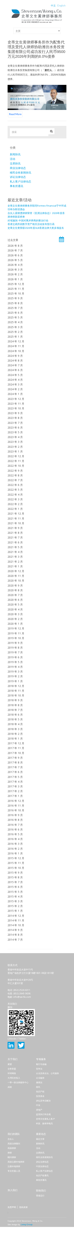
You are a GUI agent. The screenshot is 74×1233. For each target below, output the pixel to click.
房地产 (39, 1110)
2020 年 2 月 (15, 619)
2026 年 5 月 (15, 260)
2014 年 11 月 (16, 920)
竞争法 (39, 1069)
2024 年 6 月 (15, 370)
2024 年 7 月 (15, 365)
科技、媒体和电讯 (44, 1123)
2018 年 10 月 (16, 695)
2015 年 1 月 (15, 911)
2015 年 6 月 (15, 887)
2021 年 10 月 (16, 523)
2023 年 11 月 (16, 403)
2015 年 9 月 (15, 872)
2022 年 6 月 (15, 485)
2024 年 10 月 (16, 351)
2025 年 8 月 (15, 303)
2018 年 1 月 (15, 738)
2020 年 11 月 (16, 576)
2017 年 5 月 (15, 777)
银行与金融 (41, 1064)
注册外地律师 (14, 1166)
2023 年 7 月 (15, 423)
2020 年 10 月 (16, 580)
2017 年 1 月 (15, 796)
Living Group (26, 1224)
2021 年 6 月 (15, 542)
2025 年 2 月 (15, 332)
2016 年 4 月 (15, 839)
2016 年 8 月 (15, 820)
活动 (12, 158)
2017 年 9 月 (15, 757)
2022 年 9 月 (15, 470)
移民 (38, 1087)
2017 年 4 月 (15, 781)
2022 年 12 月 (16, 456)
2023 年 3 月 (15, 442)
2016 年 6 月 (15, 829)
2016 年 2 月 (15, 848)
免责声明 (12, 1207)
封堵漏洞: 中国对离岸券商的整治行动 (28, 220)
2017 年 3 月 (15, 786)
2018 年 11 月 (16, 690)
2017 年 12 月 (16, 743)
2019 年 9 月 (15, 643)
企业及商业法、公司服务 (47, 1073)
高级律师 (12, 1148)
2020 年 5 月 (15, 604)
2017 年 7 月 (15, 767)
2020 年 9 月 (15, 585)
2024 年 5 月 (15, 375)
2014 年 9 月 (15, 930)
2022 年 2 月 (15, 504)
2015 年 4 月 (15, 896)
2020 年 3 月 (15, 614)
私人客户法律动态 (20, 181)
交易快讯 (15, 163)
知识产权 (40, 1091)
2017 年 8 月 (15, 762)
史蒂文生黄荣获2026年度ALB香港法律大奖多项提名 (36, 228)
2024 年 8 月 (15, 360)
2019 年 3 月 (15, 671)
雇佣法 (39, 1082)
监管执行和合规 (43, 1114)
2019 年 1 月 (15, 681)
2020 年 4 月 (15, 609)
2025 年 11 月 (16, 288)
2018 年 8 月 (15, 705)
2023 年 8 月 (15, 418)
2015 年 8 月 (15, 877)
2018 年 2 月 (15, 734)
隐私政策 (23, 1207)
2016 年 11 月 (16, 805)
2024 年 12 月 (16, 341)
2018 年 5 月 (15, 719)
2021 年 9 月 (15, 528)
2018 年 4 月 (15, 724)
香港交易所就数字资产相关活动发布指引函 (31, 224)
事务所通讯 (16, 186)
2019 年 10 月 (16, 638)
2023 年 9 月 (15, 413)
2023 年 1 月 (15, 451)
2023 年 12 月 (16, 399)
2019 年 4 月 (15, 667)
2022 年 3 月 (15, 499)
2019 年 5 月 (15, 662)
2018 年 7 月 (15, 710)
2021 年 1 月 (15, 566)
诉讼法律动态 (18, 176)
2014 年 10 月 (16, 925)
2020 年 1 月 (15, 623)
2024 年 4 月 (15, 379)
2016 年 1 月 (15, 853)
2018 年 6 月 (15, 714)
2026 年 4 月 (15, 265)
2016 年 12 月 (16, 801)
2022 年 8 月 (15, 475)
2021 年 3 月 (15, 556)
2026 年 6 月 (15, 255)
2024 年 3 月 (15, 384)
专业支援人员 (14, 1171)
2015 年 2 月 (15, 906)
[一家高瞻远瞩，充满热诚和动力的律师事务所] (37, 22)
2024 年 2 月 (15, 389)
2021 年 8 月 (15, 532)
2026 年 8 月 (15, 245)
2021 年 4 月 (15, 552)
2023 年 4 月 (15, 437)
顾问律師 (12, 1157)
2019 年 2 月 (15, 676)
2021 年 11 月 (16, 518)
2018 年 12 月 (16, 686)
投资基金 (40, 1096)
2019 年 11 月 (16, 633)
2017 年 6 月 (15, 772)
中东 (38, 1105)
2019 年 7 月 (15, 652)
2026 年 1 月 (15, 279)
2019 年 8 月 (15, 647)
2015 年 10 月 (16, 868)
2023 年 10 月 (16, 408)
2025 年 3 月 (15, 327)
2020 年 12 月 (16, 571)
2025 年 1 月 (15, 336)
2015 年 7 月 (15, 882)
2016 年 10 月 (16, 810)
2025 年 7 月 (15, 308)
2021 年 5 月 (15, 547)
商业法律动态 (18, 168)
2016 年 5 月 (15, 834)
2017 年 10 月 (16, 753)
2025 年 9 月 (15, 298)
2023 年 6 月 (15, 427)
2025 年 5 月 (15, 317)
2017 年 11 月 (16, 748)
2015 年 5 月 (15, 892)
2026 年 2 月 (15, 274)
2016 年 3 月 (15, 843)
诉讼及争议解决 (43, 1101)
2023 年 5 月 (15, 432)
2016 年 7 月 (15, 824)
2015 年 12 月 (16, 858)
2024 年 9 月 (15, 356)
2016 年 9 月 (15, 815)
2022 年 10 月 (16, 465)
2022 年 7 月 (15, 480)
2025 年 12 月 (16, 284)
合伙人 (11, 1139)
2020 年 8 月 (15, 590)
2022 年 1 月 (15, 509)
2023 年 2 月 (15, 446)
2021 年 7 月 (15, 537)
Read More (15, 114)
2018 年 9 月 (15, 700)
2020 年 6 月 (15, 600)
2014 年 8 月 (15, 934)
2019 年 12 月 (16, 628)
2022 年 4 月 (15, 494)
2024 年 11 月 (16, 346)
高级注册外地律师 (16, 1162)
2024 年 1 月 (15, 394)
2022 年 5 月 (15, 489)
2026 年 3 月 (15, 269)
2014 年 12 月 (16, 915)
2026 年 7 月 (15, 250)
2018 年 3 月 (15, 729)
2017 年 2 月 (15, 791)
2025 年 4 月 (15, 322)
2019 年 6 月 (15, 657)
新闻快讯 (15, 154)
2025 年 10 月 (16, 293)
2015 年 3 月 (15, 901)
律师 (10, 1153)
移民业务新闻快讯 (20, 172)
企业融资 (40, 1078)
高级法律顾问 (14, 1143)
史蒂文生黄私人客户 (45, 1119)
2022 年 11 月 (16, 461)
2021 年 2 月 (15, 561)
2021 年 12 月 (16, 513)
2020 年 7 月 (15, 595)
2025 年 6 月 (15, 312)
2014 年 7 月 (15, 939)
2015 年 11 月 (16, 863)
